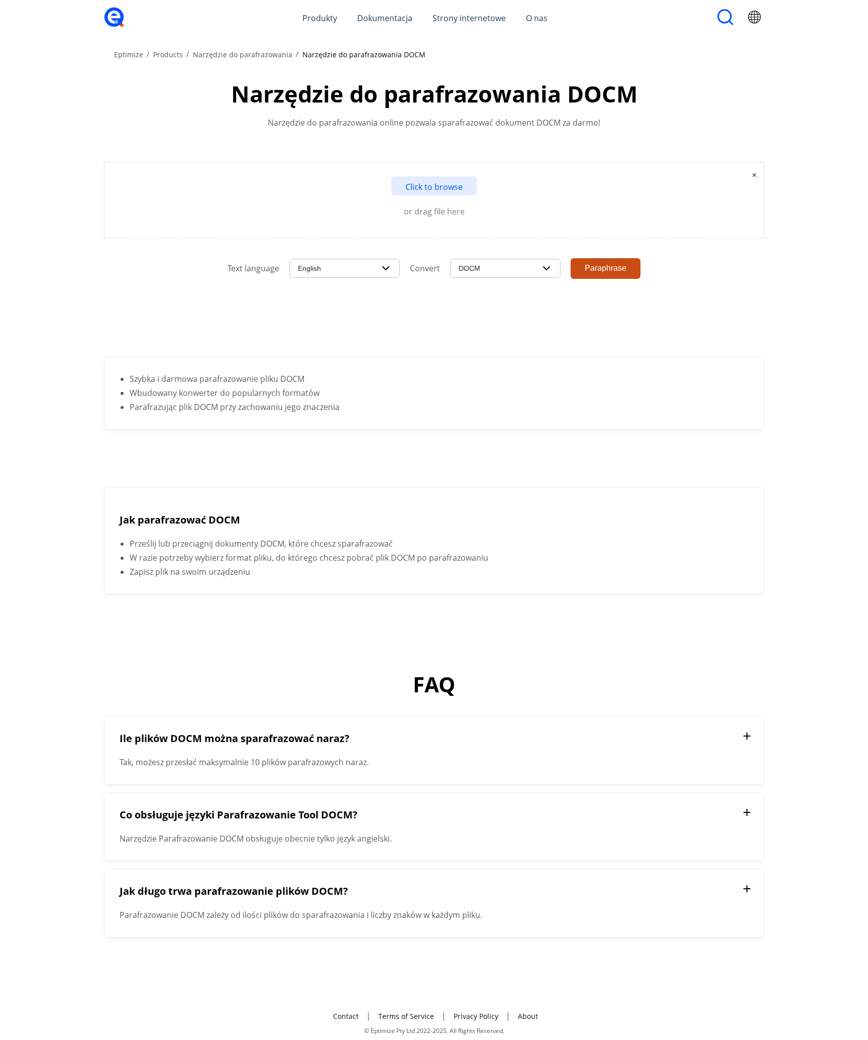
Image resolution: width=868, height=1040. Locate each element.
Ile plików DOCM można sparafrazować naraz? (235, 738)
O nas (537, 18)
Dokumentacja (384, 18)
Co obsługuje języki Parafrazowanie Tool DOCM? (239, 814)
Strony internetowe (469, 18)
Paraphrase (605, 268)
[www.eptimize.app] (114, 24)
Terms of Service (406, 1016)
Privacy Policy (476, 1016)
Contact (346, 1016)
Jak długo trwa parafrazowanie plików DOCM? (234, 891)
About (528, 1016)
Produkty (319, 18)
